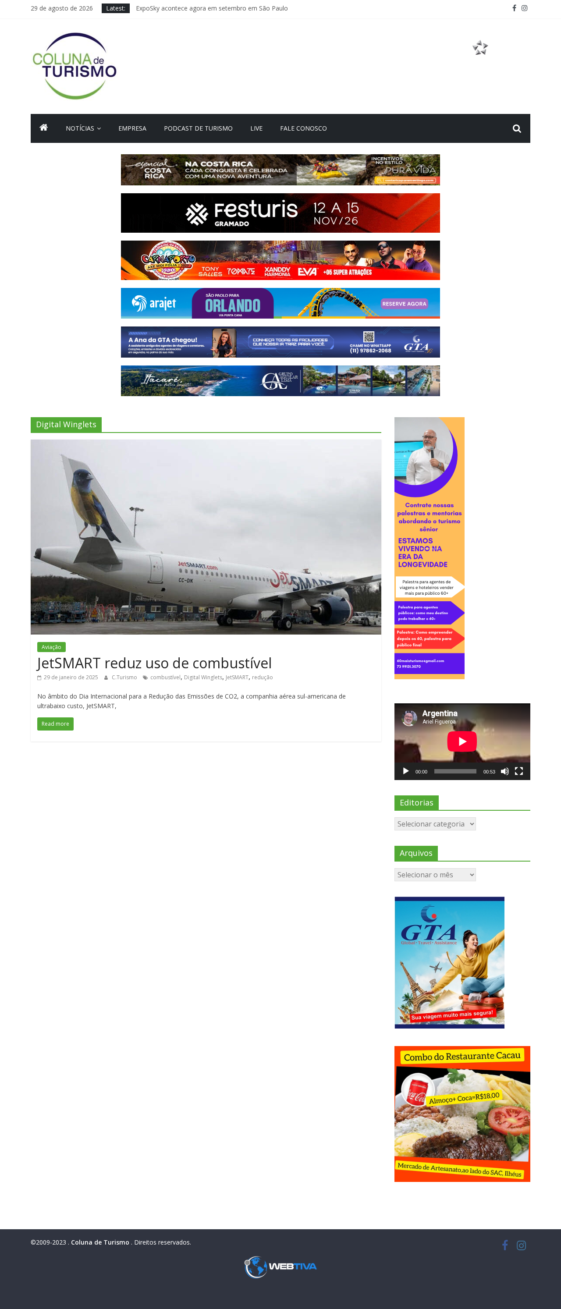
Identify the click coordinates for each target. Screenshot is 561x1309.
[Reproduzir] (405, 771)
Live (256, 128)
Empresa (132, 128)
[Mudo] (505, 771)
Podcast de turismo (198, 128)
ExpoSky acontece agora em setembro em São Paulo (212, 8)
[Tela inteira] (519, 771)
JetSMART (237, 677)
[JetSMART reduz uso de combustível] (206, 445)
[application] (462, 741)
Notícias (80, 128)
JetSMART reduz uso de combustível (154, 662)
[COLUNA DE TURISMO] (44, 128)
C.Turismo (125, 677)
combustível (165, 677)
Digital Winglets (203, 677)
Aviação (51, 647)
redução (262, 677)
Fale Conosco (303, 128)
